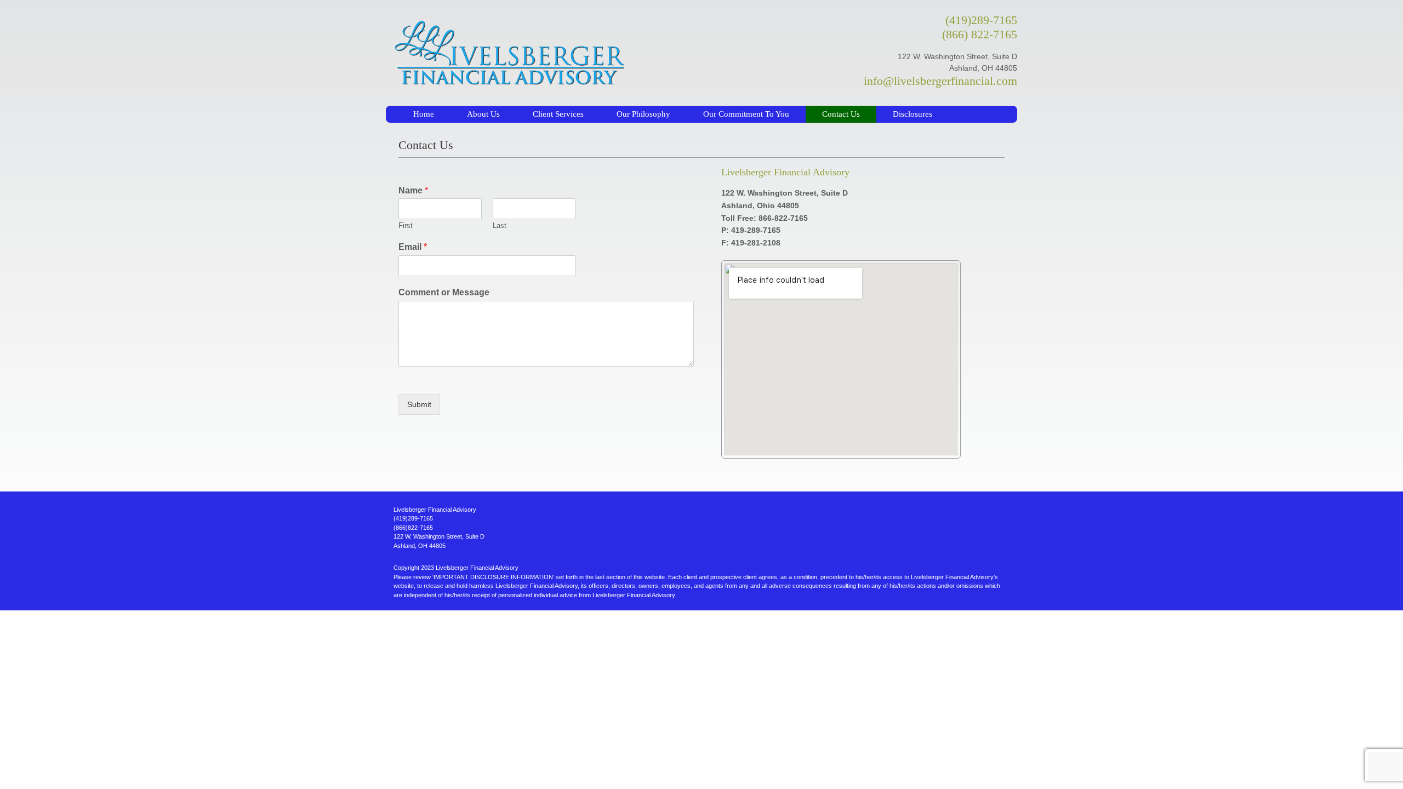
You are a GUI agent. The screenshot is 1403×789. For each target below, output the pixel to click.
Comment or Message (443, 292)
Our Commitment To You (746, 114)
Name (413, 190)
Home (423, 114)
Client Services (558, 114)
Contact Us (841, 114)
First (405, 225)
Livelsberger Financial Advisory (603, 53)
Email (412, 246)
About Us (483, 114)
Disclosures (912, 114)
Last (499, 225)
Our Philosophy (643, 114)
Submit (419, 404)
